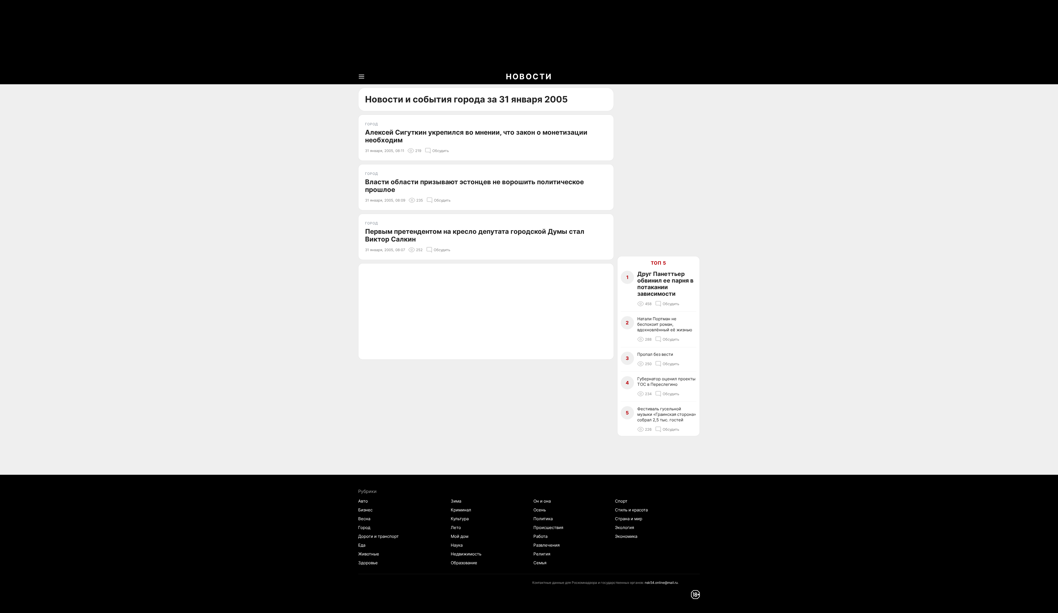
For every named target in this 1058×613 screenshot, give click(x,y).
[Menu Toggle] (361, 76)
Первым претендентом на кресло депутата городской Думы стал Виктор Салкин (474, 235)
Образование (464, 562)
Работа (540, 536)
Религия (541, 554)
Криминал (461, 509)
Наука (457, 545)
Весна (364, 518)
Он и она (542, 501)
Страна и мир (628, 518)
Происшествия (548, 527)
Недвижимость (466, 554)
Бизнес (365, 509)
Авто (363, 501)
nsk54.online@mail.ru (661, 583)
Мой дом (459, 536)
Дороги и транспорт (378, 536)
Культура (460, 518)
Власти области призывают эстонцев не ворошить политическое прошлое (474, 186)
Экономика (626, 536)
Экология (624, 527)
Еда (361, 545)
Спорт (621, 501)
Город (364, 527)
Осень (539, 509)
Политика (543, 518)
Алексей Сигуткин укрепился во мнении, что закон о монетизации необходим (476, 136)
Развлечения (546, 545)
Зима (456, 501)
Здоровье (368, 562)
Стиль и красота (631, 509)
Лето (456, 527)
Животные (368, 554)
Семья (539, 562)
